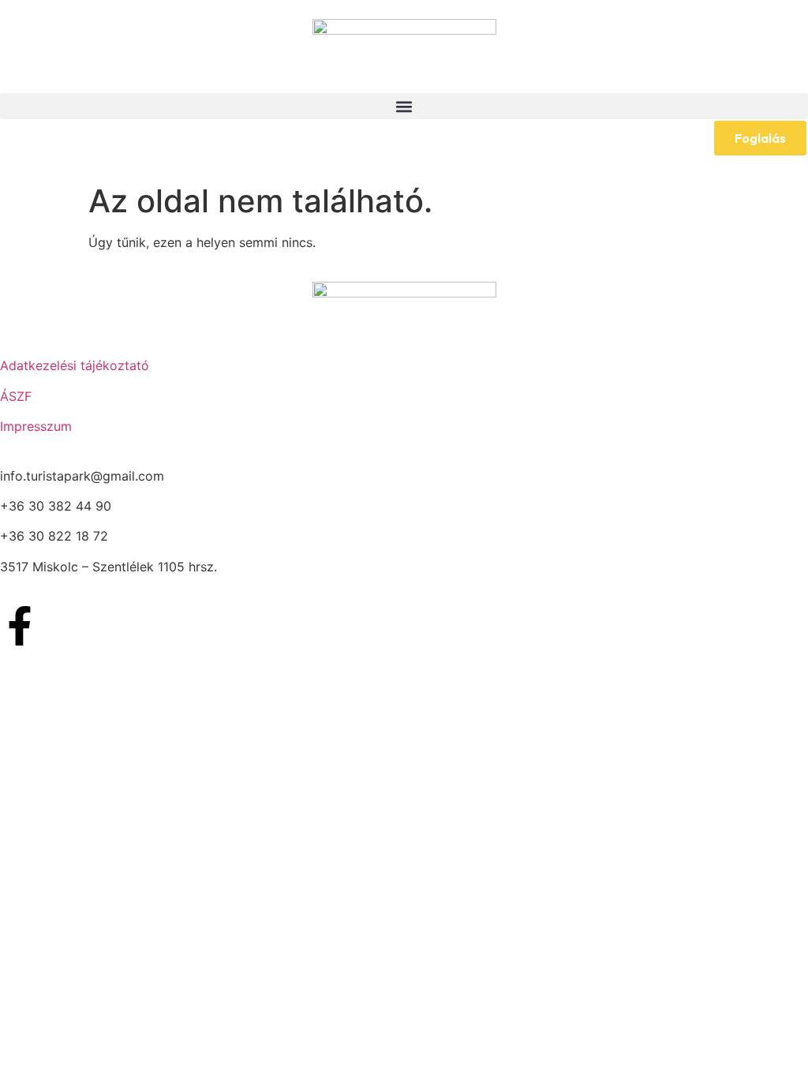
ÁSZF (16, 396)
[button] (404, 106)
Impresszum (36, 426)
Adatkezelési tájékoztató (74, 365)
